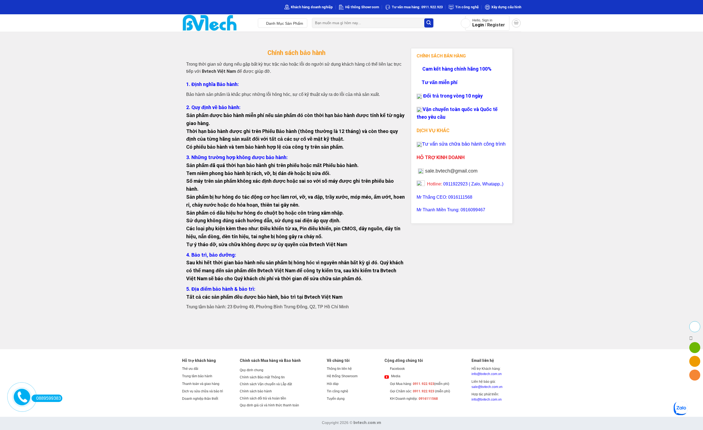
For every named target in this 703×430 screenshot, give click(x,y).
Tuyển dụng (336, 399)
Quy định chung (251, 370)
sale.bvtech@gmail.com (451, 171)
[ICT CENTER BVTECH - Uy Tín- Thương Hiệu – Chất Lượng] (216, 23)
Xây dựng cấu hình (506, 7)
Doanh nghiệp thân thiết (200, 399)
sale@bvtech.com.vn (487, 387)
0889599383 (48, 398)
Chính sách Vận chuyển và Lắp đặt (266, 384)
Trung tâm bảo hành (197, 376)
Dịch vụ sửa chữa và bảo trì (202, 391)
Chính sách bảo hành (256, 391)
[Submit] (428, 22)
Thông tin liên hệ (339, 369)
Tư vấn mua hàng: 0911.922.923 (417, 7)
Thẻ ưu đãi (190, 369)
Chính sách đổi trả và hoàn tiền (263, 398)
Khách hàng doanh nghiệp (312, 7)
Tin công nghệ (467, 7)
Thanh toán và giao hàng (200, 384)
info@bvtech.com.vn (487, 374)
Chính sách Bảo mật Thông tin (262, 377)
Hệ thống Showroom (362, 7)
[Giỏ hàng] (516, 23)
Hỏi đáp (333, 384)
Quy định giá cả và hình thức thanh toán (269, 405)
